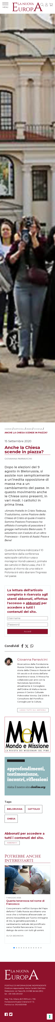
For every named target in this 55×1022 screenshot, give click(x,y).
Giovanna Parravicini (18, 458)
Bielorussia (14, 809)
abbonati (33, 603)
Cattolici (34, 809)
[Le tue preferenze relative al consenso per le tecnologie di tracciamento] (50, 1017)
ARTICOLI (19, 429)
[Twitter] (27, 646)
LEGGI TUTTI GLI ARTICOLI (33, 710)
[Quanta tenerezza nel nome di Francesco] (27, 879)
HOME (8, 429)
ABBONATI (12, 843)
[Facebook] (22, 646)
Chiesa (38, 429)
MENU (5, 7)
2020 (29, 429)
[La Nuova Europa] (27, 6)
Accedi (27, 631)
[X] (10, 1014)
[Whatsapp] (31, 646)
